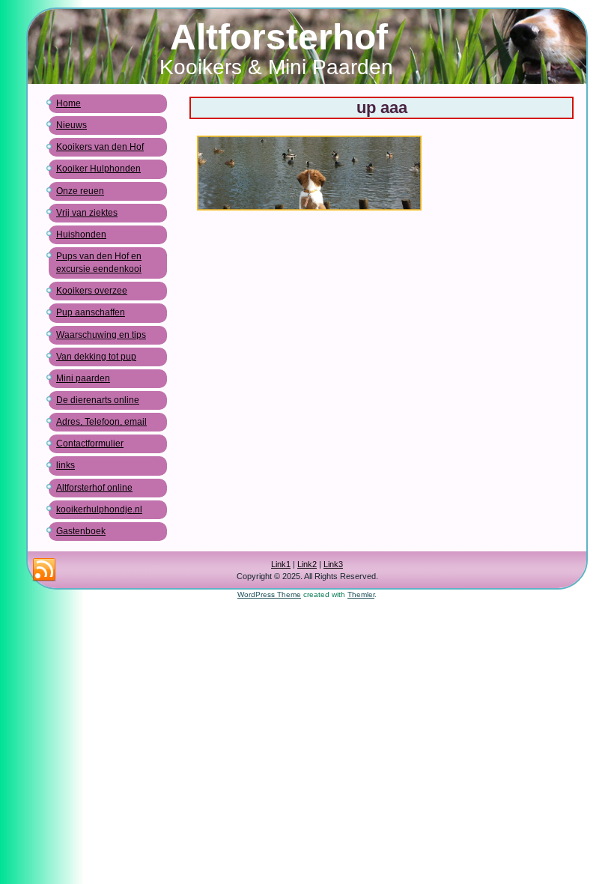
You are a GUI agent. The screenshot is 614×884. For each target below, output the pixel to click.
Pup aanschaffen (90, 312)
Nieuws (71, 125)
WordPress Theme (269, 594)
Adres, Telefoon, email (101, 422)
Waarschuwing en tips (101, 335)
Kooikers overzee (91, 290)
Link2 (307, 564)
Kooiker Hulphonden (98, 168)
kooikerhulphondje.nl (99, 509)
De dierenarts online (97, 400)
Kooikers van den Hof (100, 147)
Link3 (333, 564)
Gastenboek (81, 531)
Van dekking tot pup (96, 356)
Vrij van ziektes (87, 213)
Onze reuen (80, 191)
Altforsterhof (279, 37)
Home (68, 103)
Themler (360, 594)
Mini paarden (83, 378)
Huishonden (81, 234)
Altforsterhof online (94, 487)
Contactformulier (90, 443)
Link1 (281, 564)
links (65, 465)
